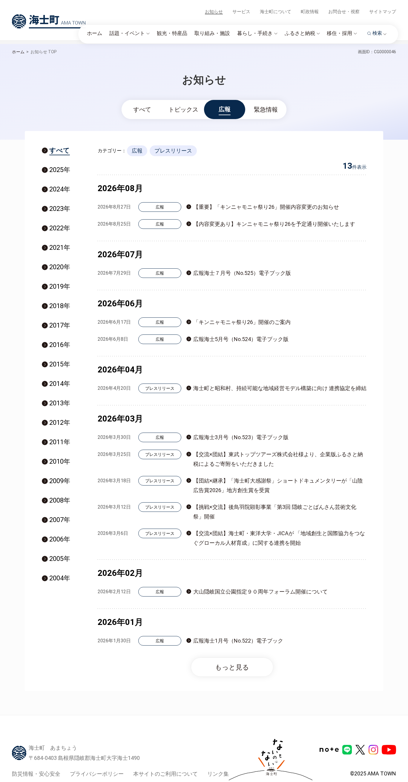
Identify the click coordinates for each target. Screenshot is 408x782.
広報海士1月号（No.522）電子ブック (238, 641)
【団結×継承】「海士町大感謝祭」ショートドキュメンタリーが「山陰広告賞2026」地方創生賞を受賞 (278, 485)
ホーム (18, 51)
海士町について (275, 11)
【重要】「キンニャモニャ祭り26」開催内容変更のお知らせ (266, 207)
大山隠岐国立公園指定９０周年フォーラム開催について (260, 591)
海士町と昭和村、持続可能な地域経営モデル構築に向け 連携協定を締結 (279, 388)
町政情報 (310, 11)
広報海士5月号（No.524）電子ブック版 (241, 339)
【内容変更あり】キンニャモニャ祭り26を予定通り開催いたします (274, 224)
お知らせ (214, 11)
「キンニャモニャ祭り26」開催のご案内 (242, 322)
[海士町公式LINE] (347, 749)
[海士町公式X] (360, 749)
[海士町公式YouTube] (389, 749)
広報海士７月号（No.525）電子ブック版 (242, 273)
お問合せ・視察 (344, 11)
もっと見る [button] (232, 667)
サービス (241, 11)
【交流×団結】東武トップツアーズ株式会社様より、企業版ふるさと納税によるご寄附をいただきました (278, 459)
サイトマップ (382, 11)
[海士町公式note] (329, 750)
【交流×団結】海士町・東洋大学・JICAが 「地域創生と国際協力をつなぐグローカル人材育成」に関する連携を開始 (279, 538)
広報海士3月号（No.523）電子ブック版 (241, 437)
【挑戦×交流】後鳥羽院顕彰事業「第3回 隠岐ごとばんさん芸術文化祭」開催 (274, 512)
